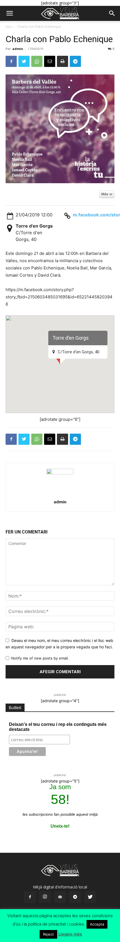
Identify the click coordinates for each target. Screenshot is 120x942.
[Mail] (60, 897)
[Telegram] (75, 61)
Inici (9, 26)
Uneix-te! (60, 826)
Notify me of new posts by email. (40, 658)
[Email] (49, 61)
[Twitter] (24, 61)
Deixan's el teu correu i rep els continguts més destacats (58, 727)
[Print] (62, 61)
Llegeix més (70, 934)
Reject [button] (48, 934)
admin (17, 49)
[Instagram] (45, 896)
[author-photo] (60, 472)
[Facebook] (11, 61)
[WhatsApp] (36, 61)
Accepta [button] (97, 924)
